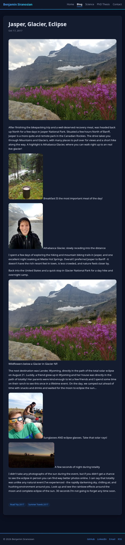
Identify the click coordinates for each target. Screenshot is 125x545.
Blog (79, 4)
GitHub (91, 539)
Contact (117, 4)
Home (70, 4)
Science (89, 4)
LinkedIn (102, 539)
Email (112, 539)
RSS (120, 539)
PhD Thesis (103, 4)
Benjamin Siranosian (17, 4)
